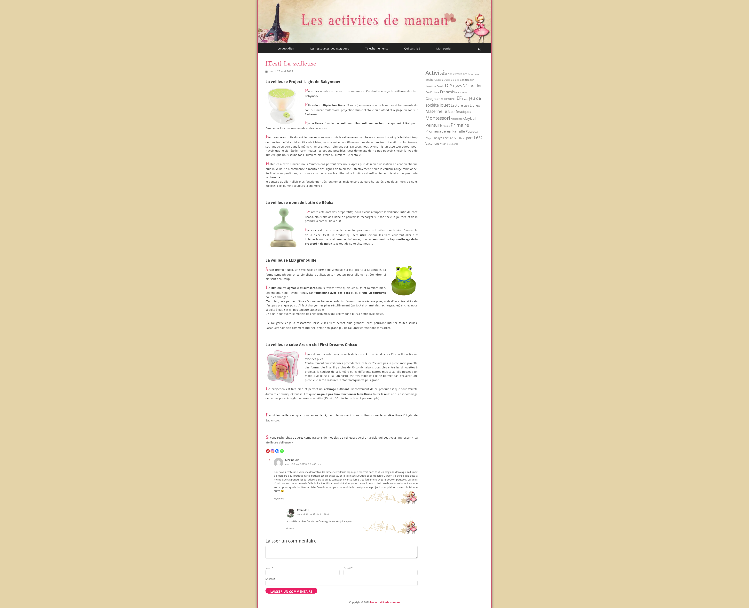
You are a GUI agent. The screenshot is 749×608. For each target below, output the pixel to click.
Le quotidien (286, 48)
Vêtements (452, 143)
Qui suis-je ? (412, 48)
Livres (475, 105)
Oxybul (469, 118)
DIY (448, 85)
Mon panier (444, 48)
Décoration (472, 85)
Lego (466, 105)
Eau (427, 92)
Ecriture (434, 92)
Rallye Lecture (443, 138)
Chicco (447, 79)
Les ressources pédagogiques (329, 48)
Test (477, 137)
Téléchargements (376, 48)
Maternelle (436, 111)
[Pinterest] (268, 451)
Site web (270, 579)
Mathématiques (459, 112)
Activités (436, 73)
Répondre (279, 498)
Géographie (434, 98)
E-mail (347, 568)
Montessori (437, 118)
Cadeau (438, 79)
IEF (458, 98)
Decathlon (430, 86)
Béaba (429, 79)
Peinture (433, 125)
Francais (447, 91)
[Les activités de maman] (374, 42)
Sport (468, 137)
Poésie (446, 125)
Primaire (460, 125)
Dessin (440, 86)
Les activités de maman (385, 602)
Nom (269, 568)
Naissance (456, 118)
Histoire (449, 99)
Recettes (459, 138)
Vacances (432, 143)
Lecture (457, 105)
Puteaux (472, 131)
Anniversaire (455, 74)
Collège (455, 79)
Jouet (445, 105)
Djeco (457, 86)
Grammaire (461, 92)
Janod (465, 99)
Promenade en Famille (445, 131)
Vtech (443, 143)
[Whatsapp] (282, 451)
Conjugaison (467, 79)
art (465, 74)
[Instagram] (272, 451)
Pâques (429, 138)
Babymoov (473, 74)
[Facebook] (277, 451)
